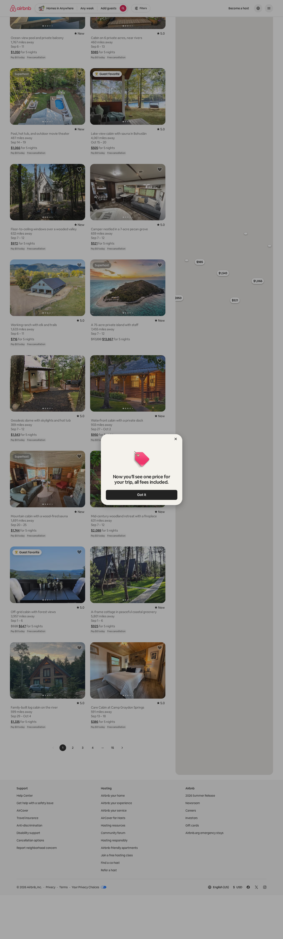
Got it (141, 495)
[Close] (175, 439)
